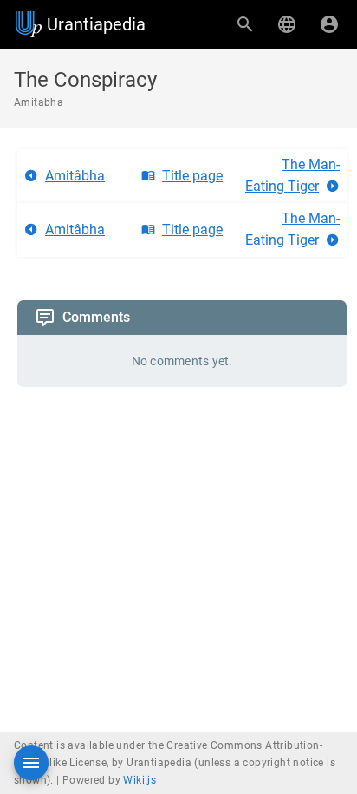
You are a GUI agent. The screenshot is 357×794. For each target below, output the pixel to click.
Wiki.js (139, 780)
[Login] (329, 24)
